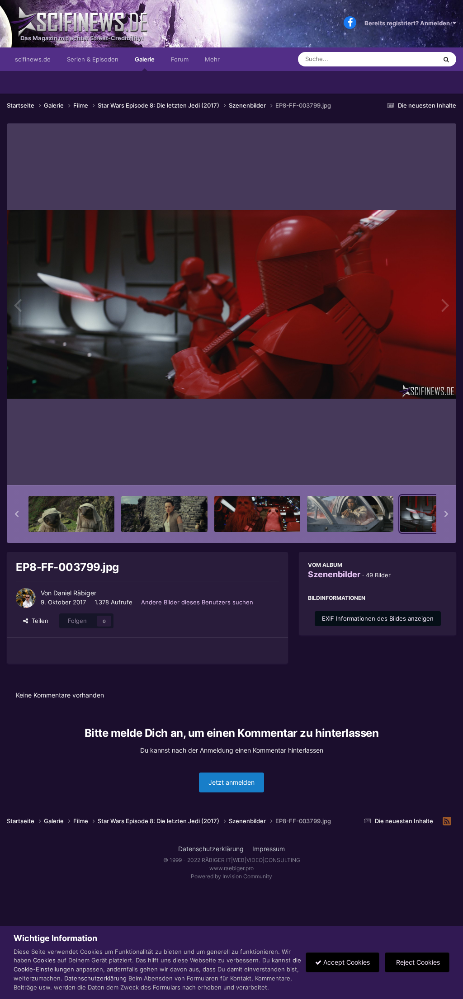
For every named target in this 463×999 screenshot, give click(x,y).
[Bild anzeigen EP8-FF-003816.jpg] (257, 514)
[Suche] (446, 59)
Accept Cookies (345, 962)
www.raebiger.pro (231, 868)
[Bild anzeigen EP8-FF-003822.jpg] (71, 514)
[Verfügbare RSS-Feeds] (447, 821)
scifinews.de (33, 59)
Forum (180, 59)
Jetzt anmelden (231, 782)
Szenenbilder (334, 574)
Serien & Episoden (92, 59)
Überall (415, 59)
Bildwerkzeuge (415, 468)
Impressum (268, 849)
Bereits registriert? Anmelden (408, 23)
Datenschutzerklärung (211, 849)
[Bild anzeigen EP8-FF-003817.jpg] (164, 514)
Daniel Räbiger (74, 593)
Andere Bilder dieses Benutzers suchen (197, 602)
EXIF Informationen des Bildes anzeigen (378, 618)
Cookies (44, 960)
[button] (17, 514)
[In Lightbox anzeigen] (231, 304)
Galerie (145, 59)
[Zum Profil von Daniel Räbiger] (26, 598)
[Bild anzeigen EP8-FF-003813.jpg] (350, 514)
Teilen (38, 620)
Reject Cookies (417, 962)
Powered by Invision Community (231, 876)
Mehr (212, 59)
